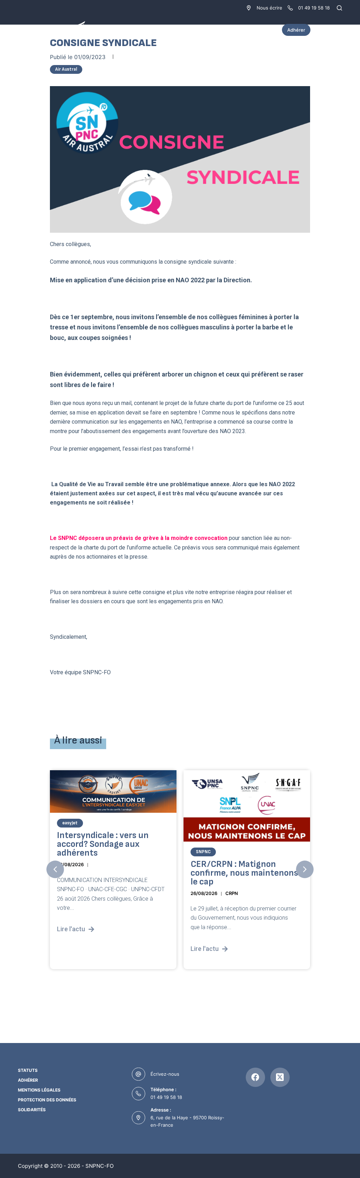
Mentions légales (39, 1090)
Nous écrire (269, 8)
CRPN (231, 893)
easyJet (70, 823)
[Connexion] (338, 29)
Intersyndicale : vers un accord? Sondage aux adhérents (103, 844)
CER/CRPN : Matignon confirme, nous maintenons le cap (244, 872)
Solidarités (32, 1109)
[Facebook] (255, 1077)
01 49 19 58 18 (166, 1097)
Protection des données (47, 1099)
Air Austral (66, 69)
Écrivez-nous (164, 1074)
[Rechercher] (339, 8)
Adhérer (296, 30)
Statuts (28, 1070)
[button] (55, 869)
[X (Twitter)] (280, 1077)
